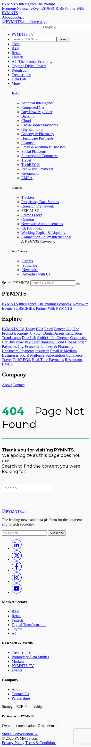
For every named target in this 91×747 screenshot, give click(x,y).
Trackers (27, 197)
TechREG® (30, 165)
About (7, 17)
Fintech (17, 57)
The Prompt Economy (55, 304)
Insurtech (28, 143)
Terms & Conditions (40, 743)
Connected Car (32, 107)
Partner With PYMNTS (54, 308)
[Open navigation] (4, 27)
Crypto (17, 629)
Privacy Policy (13, 743)
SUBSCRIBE (54, 8)
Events (38, 8)
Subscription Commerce (39, 156)
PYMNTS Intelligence (19, 4)
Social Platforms (33, 151)
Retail (16, 53)
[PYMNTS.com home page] (24, 22)
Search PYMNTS (15, 283)
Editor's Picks (31, 215)
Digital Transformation (29, 625)
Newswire (25, 8)
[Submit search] (78, 284)
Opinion (27, 219)
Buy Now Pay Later (36, 112)
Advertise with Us (36, 274)
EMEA (27, 178)
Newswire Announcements (42, 224)
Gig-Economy (32, 129)
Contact (18, 17)
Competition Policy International (46, 237)
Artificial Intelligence (37, 103)
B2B (15, 48)
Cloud (26, 121)
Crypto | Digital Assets (29, 66)
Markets (18, 661)
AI (14, 633)
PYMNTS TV (23, 34)
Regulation (20, 70)
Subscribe (29, 265)
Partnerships (21, 698)
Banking (27, 116)
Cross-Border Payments (39, 125)
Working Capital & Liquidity (43, 233)
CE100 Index (31, 228)
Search (63, 39)
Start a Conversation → (20, 734)
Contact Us (20, 694)
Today (16, 44)
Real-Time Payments (37, 169)
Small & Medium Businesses (43, 147)
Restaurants (30, 173)
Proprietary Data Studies (40, 202)
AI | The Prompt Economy (32, 61)
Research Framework (37, 206)
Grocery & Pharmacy (37, 134)
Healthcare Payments (37, 138)
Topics (15, 93)
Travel (26, 160)
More (16, 83)
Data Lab (19, 79)
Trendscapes (21, 75)
